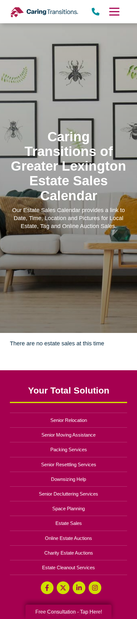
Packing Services (68, 449)
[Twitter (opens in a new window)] (63, 587)
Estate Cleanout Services (68, 567)
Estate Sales (68, 523)
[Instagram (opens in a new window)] (95, 587)
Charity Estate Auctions (68, 553)
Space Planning (68, 508)
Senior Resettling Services (68, 464)
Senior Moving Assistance (68, 435)
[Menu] (113, 12)
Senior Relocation (68, 420)
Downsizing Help (68, 479)
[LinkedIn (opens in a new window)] (79, 587)
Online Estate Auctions (68, 538)
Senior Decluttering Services (68, 494)
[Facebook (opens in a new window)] (47, 587)
